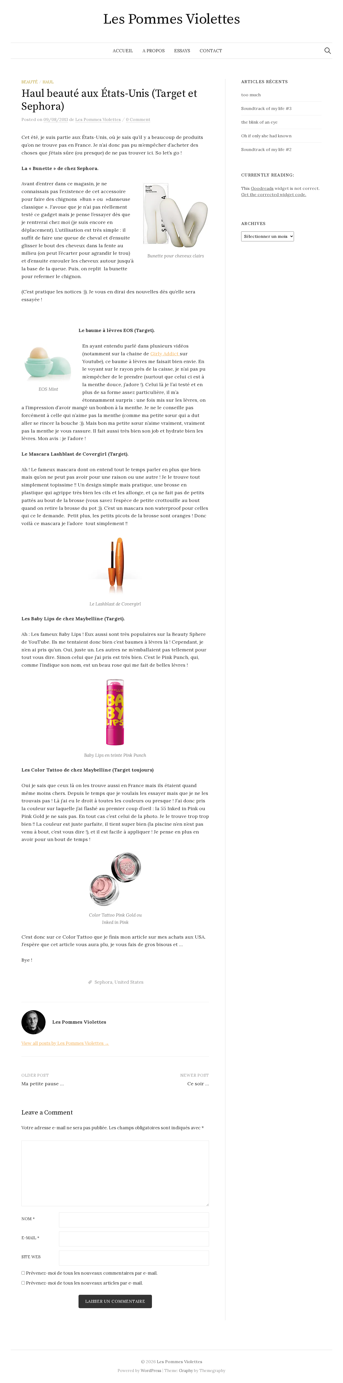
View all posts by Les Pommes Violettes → (65, 1043)
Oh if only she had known (266, 135)
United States (128, 982)
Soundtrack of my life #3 (266, 108)
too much (251, 94)
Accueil (123, 51)
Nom (28, 1219)
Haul (48, 81)
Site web (31, 1257)
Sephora (103, 982)
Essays (182, 51)
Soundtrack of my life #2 (266, 149)
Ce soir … (198, 1083)
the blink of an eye (259, 122)
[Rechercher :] (327, 51)
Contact (211, 51)
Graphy (186, 1370)
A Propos (154, 51)
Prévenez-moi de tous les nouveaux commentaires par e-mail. (92, 1273)
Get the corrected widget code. (273, 194)
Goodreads (262, 188)
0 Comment (138, 119)
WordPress (151, 1370)
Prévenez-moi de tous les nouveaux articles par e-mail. (84, 1283)
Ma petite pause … (42, 1083)
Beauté (29, 81)
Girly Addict (165, 354)
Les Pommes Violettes (171, 19)
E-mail (30, 1238)
